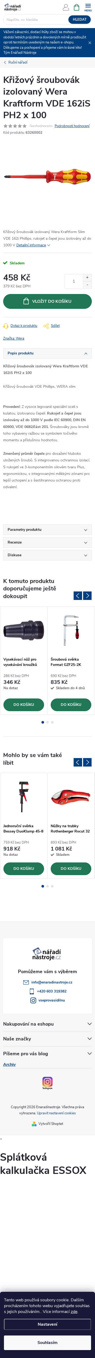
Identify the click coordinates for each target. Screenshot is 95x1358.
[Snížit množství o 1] (87, 284)
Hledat (80, 19)
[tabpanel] (24, 660)
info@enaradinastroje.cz (51, 982)
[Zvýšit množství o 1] (87, 277)
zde (74, 1312)
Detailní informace (31, 245)
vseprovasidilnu (52, 1000)
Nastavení (47, 1324)
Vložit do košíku (52, 301)
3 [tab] (52, 722)
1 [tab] (42, 722)
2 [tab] (47, 722)
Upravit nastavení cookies (56, 1113)
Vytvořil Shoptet (51, 1123)
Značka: (13, 338)
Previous (78, 595)
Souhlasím (47, 1343)
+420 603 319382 (51, 991)
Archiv (9, 1064)
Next (87, 595)
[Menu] (88, 7)
